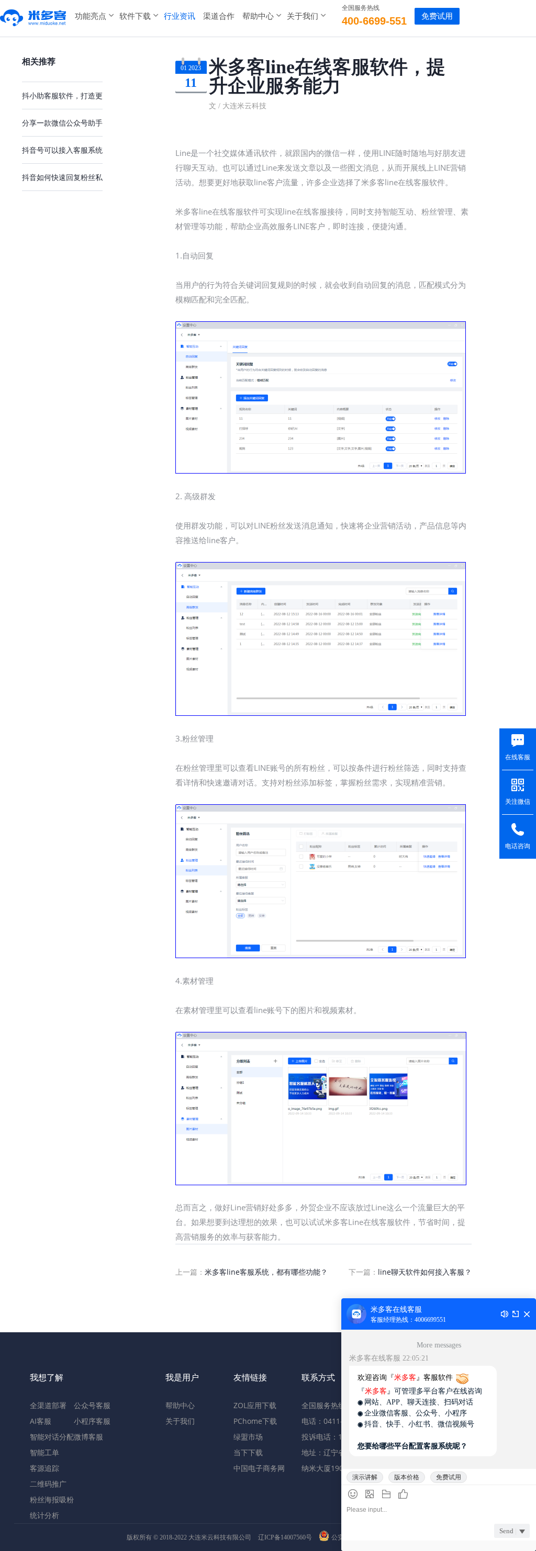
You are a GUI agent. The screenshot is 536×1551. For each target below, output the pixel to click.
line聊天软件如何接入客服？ (425, 1272)
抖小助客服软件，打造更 (62, 95)
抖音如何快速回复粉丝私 (62, 177)
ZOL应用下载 (254, 1405)
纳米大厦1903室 (328, 1468)
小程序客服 (92, 1421)
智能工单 (44, 1452)
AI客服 (40, 1421)
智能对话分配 (52, 1437)
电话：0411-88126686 (339, 1421)
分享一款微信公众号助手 (62, 123)
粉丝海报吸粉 (52, 1499)
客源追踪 (44, 1468)
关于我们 (302, 15)
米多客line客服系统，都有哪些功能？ (266, 1272)
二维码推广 (48, 1484)
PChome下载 (255, 1421)
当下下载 (248, 1452)
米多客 (33, 15)
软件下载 (135, 15)
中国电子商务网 (259, 1468)
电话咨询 (517, 846)
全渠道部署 (48, 1405)
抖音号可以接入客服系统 (62, 150)
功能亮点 (90, 15)
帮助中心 (258, 15)
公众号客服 (92, 1405)
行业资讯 (179, 15)
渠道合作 (218, 15)
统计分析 (44, 1515)
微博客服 (88, 1437)
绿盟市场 (248, 1437)
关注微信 (517, 801)
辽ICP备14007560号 (285, 1537)
